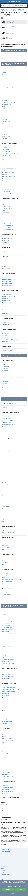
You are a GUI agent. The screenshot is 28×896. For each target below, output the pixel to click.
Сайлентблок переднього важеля (8, 701)
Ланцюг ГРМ (4, 216)
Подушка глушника (6, 268)
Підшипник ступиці (5, 699)
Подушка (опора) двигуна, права (8, 279)
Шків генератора (5, 324)
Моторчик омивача (6, 596)
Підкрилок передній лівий (7, 456)
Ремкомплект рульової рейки (8, 740)
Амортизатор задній (6, 646)
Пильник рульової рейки (7, 738)
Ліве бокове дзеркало (6, 517)
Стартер (3, 76)
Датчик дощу (4, 383)
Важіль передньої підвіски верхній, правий (10, 687)
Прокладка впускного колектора (8, 296)
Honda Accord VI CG (10, 32)
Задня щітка (4, 592)
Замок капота (5, 469)
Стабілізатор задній (6, 661)
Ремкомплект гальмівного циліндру (9, 633)
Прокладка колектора (6, 304)
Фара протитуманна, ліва (7, 486)
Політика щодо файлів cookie (14, 886)
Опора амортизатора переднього (8, 691)
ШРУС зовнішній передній (7, 723)
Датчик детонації (5, 333)
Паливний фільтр (5, 178)
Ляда (3, 549)
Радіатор (4, 108)
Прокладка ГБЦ (5, 298)
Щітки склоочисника (6, 600)
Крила (3, 443)
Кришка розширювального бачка (8, 102)
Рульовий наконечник (6, 751)
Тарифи (2, 864)
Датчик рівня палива (6, 151)
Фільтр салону (5, 432)
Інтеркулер (4, 98)
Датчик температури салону (7, 387)
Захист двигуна (5, 441)
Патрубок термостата (6, 104)
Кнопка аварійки (5, 391)
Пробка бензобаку (5, 187)
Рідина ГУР (4, 742)
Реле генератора (5, 322)
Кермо (3, 734)
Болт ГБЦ (4, 202)
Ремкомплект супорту (6, 637)
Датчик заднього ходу (6, 385)
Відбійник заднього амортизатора (9, 650)
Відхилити (20, 889)
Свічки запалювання (6, 372)
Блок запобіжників (6, 381)
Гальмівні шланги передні (7, 621)
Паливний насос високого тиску (8, 176)
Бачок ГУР (4, 732)
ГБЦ (3, 204)
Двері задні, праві (5, 543)
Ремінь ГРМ (4, 221)
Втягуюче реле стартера (7, 350)
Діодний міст (4, 364)
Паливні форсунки (5, 180)
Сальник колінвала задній (7, 136)
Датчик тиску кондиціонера (7, 420)
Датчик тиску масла (6, 121)
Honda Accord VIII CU (10, 26)
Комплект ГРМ (5, 210)
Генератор (4, 72)
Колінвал (4, 123)
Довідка (2, 868)
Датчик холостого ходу (6, 157)
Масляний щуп (5, 127)
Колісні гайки (4, 58)
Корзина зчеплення (6, 772)
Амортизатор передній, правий (8, 674)
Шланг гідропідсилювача (7, 753)
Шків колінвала (5, 138)
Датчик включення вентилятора (8, 91)
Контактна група (5, 366)
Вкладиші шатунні (5, 251)
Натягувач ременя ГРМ (6, 218)
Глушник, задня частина (6, 262)
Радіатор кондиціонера (6, 428)
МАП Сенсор (4, 170)
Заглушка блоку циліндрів (7, 96)
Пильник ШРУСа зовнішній (7, 714)
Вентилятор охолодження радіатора (9, 89)
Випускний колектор (6, 259)
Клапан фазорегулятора (7, 208)
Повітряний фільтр (6, 184)
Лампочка (4, 515)
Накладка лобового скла (7, 581)
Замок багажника (5, 467)
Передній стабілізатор (6, 693)
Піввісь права (5, 717)
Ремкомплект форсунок (7, 193)
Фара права (4, 521)
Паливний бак (4, 174)
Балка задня (4, 648)
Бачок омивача (5, 573)
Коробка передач (5, 785)
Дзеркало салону (5, 508)
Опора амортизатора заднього (8, 659)
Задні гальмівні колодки (7, 627)
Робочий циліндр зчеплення (7, 776)
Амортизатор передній (6, 672)
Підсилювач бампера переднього (8, 484)
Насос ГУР (4, 736)
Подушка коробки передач (7, 285)
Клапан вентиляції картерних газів (9, 168)
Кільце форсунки (5, 166)
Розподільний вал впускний (7, 223)
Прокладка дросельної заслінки (8, 189)
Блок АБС (4, 614)
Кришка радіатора (5, 100)
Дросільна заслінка (6, 161)
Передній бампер (5, 482)
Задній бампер (5, 530)
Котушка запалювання (6, 368)
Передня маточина (6, 695)
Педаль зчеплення (5, 774)
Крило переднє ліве (6, 445)
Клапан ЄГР (4, 266)
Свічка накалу (5, 370)
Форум (2, 872)
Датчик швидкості (5, 389)
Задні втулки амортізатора (7, 652)
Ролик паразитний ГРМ (6, 227)
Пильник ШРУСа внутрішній (7, 712)
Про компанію (4, 866)
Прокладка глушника (6, 300)
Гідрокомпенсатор (6, 206)
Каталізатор (4, 264)
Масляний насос (5, 125)
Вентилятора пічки (6, 416)
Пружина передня (5, 678)
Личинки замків (5, 474)
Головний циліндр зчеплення (8, 766)
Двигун (3, 74)
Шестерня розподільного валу (8, 229)
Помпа (3, 106)
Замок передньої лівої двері (7, 471)
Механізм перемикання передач (8, 789)
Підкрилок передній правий (7, 458)
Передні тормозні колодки (7, 629)
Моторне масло (5, 132)
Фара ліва (4, 519)
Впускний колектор (6, 149)
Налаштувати (14, 893)
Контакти (3, 870)
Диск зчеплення (5, 768)
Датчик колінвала (5, 335)
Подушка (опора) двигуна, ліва (8, 277)
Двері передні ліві (5, 545)
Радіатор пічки (5, 430)
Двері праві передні (6, 547)
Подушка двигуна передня (7, 283)
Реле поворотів (5, 394)
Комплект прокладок (6, 294)
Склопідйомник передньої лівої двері (9, 583)
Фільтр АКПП (4, 793)
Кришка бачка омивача (6, 594)
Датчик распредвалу (6, 337)
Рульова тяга (4, 748)
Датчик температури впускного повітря (10, 153)
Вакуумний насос (5, 119)
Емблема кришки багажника (7, 558)
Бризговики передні (6, 454)
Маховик (4, 130)
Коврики (3, 495)
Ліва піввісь (4, 710)
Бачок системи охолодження (8, 87)
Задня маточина (5, 657)
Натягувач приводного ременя (8, 238)
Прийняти (8, 889)
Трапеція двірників (5, 598)
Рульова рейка (5, 746)
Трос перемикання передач (7, 791)
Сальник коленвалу (6, 134)
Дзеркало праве (5, 506)
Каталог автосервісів (5, 851)
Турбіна (3, 78)
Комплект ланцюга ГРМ (6, 212)
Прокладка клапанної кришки (8, 302)
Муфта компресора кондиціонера (8, 424)
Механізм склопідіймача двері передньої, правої (11, 579)
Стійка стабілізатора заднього (8, 663)
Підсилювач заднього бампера (8, 532)
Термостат (4, 110)
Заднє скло (4, 575)
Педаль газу (4, 182)
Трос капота (4, 564)
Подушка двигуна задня (7, 281)
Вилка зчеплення (5, 763)
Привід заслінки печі (6, 426)
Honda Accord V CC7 (10, 37)
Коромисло (4, 214)
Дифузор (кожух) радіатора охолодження (10, 93)
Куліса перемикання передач (7, 787)
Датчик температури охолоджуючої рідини (10, 339)
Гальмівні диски (5, 616)
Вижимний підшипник (6, 761)
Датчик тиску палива (6, 155)
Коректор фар (5, 512)
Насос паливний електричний (8, 172)
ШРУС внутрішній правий (7, 721)
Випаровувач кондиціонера (7, 418)
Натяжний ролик (5, 240)
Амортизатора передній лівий (8, 676)
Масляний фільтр (5, 313)
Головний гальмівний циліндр (8, 623)
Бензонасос (4, 147)
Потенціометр (5, 341)
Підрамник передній (6, 697)
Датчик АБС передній (6, 625)
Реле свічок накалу (6, 191)
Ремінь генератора (5, 242)
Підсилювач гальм (5, 631)
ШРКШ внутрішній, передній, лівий (8, 719)
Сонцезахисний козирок (7, 497)
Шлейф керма (4, 407)
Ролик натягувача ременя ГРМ (8, 225)
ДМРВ (3, 159)
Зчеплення (4, 770)
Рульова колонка (5, 744)
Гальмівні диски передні (7, 618)
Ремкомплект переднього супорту (9, 635)
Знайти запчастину (15, 1)
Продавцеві (3, 859)
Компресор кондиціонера (7, 422)
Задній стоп (4, 510)
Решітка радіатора (6, 562)
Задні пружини (5, 655)
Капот (3, 560)
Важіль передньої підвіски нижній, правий (10, 689)
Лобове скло (4, 577)
